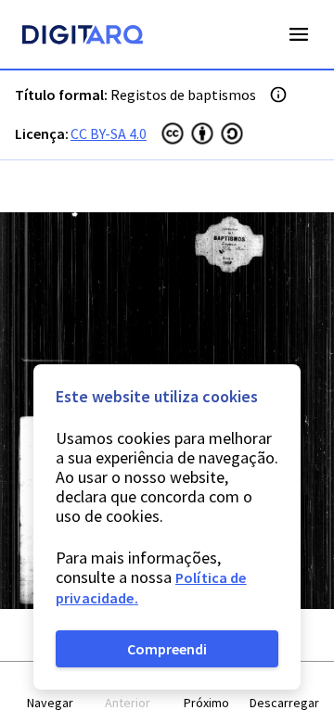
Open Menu (298, 34)
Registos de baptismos (183, 94)
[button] (50, 693)
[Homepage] (82, 37)
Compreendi (167, 649)
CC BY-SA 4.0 (109, 133)
